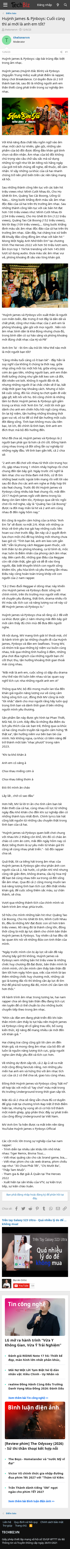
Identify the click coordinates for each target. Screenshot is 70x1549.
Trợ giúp (7, 1525)
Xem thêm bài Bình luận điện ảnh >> (31, 1501)
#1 (66, 52)
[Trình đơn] (5, 5)
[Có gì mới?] (57, 4)
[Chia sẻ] (61, 52)
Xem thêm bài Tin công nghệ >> (28, 1398)
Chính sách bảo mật (51, 1522)
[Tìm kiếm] (65, 4)
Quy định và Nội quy (26, 1522)
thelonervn (11, 29)
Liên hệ (7, 1522)
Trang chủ (21, 1525)
